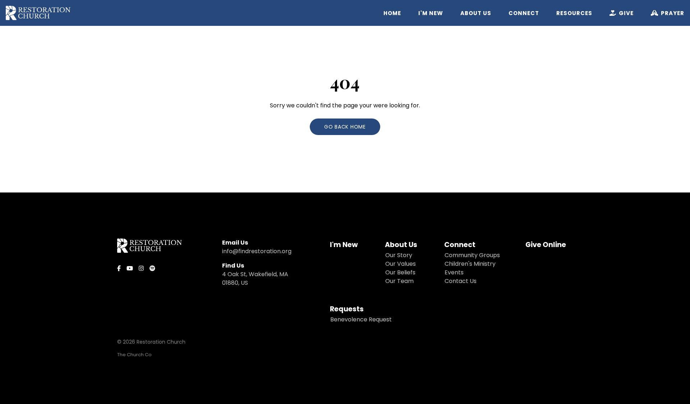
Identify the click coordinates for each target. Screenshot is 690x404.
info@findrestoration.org (256, 251)
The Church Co (134, 355)
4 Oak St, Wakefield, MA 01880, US (255, 278)
